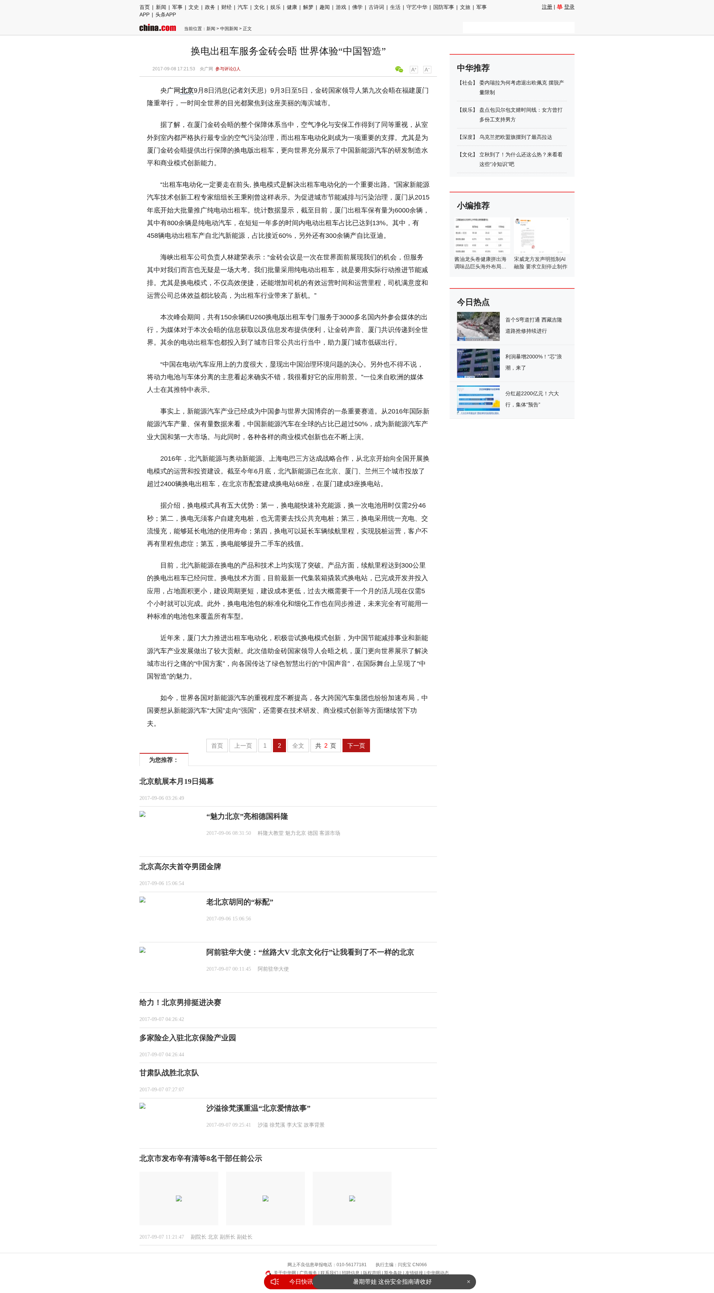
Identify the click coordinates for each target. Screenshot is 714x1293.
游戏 (341, 7)
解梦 (308, 7)
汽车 (243, 7)
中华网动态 (438, 1273)
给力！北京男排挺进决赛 (180, 1002)
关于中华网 (285, 1273)
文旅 (465, 7)
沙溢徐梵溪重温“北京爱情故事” (258, 1108)
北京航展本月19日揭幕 (176, 781)
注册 (547, 7)
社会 (467, 83)
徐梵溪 (277, 1125)
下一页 (356, 746)
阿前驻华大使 (273, 969)
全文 (298, 746)
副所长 (227, 1237)
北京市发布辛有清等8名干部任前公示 (200, 1158)
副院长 (198, 1237)
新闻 (161, 7)
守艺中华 (416, 7)
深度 (467, 137)
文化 (259, 7)
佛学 (357, 7)
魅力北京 (295, 833)
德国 (313, 833)
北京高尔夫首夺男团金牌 (180, 866)
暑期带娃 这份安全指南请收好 (392, 1281)
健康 (292, 7)
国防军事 (443, 7)
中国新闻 (229, 28)
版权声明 (372, 1273)
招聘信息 (351, 1273)
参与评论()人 (228, 68)
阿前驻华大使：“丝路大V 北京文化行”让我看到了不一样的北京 (310, 952)
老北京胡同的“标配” (239, 902)
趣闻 (324, 7)
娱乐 (275, 7)
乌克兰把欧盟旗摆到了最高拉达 (515, 137)
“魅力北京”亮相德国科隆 (247, 816)
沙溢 (263, 1125)
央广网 (206, 68)
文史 (194, 7)
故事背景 (314, 1125)
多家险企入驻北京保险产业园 (187, 1038)
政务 (210, 7)
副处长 (245, 1237)
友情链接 (414, 1273)
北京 (187, 90)
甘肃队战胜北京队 (169, 1073)
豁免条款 (393, 1273)
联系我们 (329, 1273)
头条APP (165, 14)
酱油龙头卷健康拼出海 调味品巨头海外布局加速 (480, 266)
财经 (226, 7)
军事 (177, 7)
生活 (395, 7)
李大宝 (294, 1125)
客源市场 (329, 833)
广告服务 (308, 1273)
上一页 (243, 746)
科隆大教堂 (271, 833)
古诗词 (376, 7)
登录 (569, 7)
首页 (144, 7)
